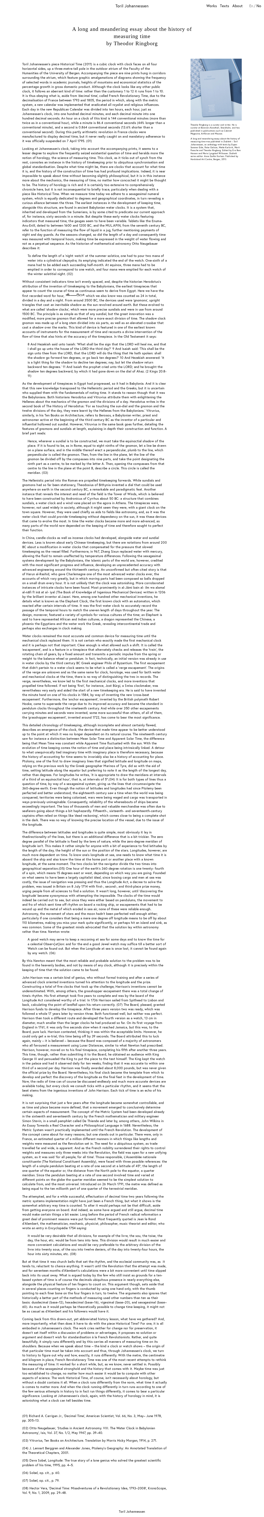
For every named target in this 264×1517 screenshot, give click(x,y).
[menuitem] (252, 6)
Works (211, 6)
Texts (224, 6)
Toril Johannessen (132, 5)
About (237, 6)
